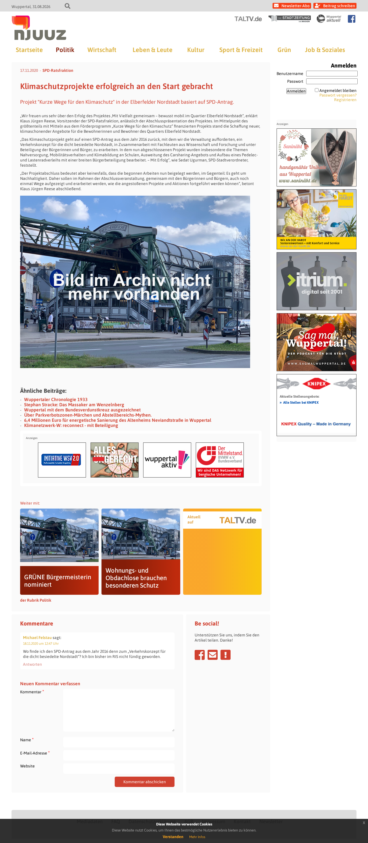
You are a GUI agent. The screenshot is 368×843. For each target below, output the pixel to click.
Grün (284, 49)
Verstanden (173, 836)
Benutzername (290, 73)
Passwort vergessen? (337, 95)
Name (27, 739)
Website (27, 766)
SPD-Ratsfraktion (58, 70)
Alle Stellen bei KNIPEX (299, 402)
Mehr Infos (197, 837)
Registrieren (345, 99)
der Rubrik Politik (35, 600)
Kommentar (32, 691)
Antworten (32, 664)
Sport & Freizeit (241, 49)
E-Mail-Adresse (35, 753)
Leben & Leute (152, 49)
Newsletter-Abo (295, 5)
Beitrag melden (226, 654)
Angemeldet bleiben (337, 90)
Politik (65, 49)
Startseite (29, 49)
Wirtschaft (101, 49)
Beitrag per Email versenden (213, 654)
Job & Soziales (325, 49)
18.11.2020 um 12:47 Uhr (41, 644)
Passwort (295, 81)
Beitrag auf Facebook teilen (200, 654)
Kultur (195, 49)
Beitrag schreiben (339, 5)
